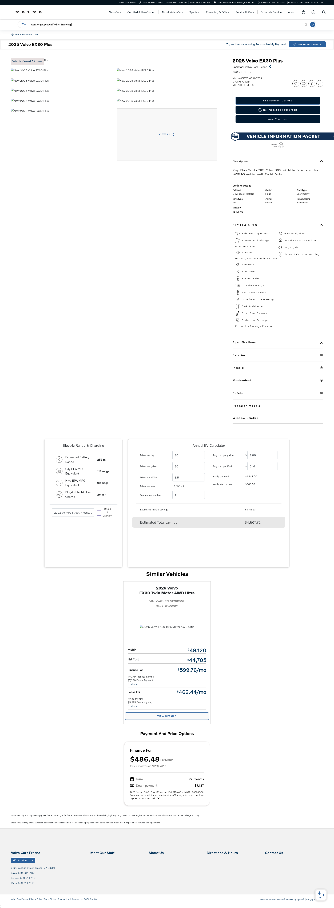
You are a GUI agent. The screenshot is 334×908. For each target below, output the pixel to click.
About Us (156, 853)
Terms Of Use (50, 899)
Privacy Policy (35, 899)
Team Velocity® (278, 899)
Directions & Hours (222, 853)
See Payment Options (277, 100)
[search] (324, 12)
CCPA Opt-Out (91, 899)
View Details (167, 716)
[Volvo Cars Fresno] (29, 11)
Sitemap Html (64, 899)
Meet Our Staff (102, 853)
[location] (215, 2)
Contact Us (25, 860)
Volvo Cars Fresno (19, 899)
